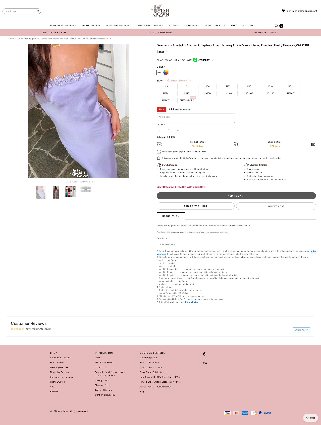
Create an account (307, 11)
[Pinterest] (204, 354)
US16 (186, 93)
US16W (207, 93)
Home (11, 38)
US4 (207, 86)
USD (205, 362)
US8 (249, 86)
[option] (55, 32)
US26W (166, 100)
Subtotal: (161, 137)
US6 (228, 86)
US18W (228, 93)
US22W (270, 93)
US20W (249, 93)
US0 (166, 86)
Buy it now (276, 206)
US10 (270, 86)
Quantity (161, 124)
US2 (187, 86)
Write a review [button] (301, 330)
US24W (291, 93)
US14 (165, 93)
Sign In (290, 11)
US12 (290, 86)
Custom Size (187, 100)
